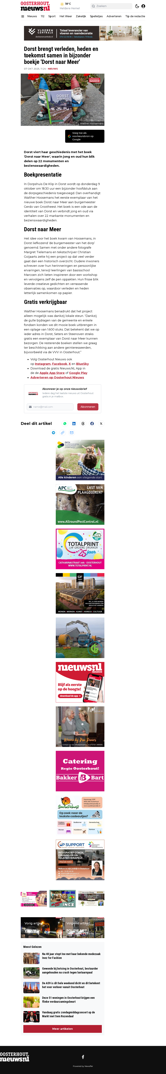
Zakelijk (81, 16)
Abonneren (88, 406)
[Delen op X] (101, 423)
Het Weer (65, 16)
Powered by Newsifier (83, 1066)
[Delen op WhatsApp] (65, 423)
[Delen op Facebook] (92, 423)
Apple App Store (52, 373)
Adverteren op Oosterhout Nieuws (57, 377)
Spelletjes (96, 16)
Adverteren (114, 16)
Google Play (78, 373)
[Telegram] (53, 432)
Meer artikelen (62, 1028)
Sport (52, 16)
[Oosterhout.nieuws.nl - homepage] (35, 6)
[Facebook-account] (83, 1057)
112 (42, 16)
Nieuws (32, 16)
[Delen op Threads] (83, 423)
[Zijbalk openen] (23, 16)
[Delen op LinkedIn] (74, 423)
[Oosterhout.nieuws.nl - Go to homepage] (14, 1057)
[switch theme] (137, 6)
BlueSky (82, 364)
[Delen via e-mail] (71, 432)
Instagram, (43, 364)
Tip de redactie (135, 16)
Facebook (59, 364)
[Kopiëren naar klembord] (62, 432)
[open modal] (143, 6)
